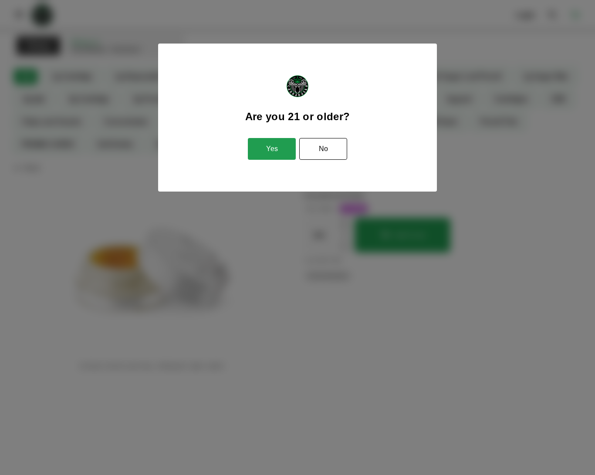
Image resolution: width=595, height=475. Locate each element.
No (323, 148)
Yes (272, 148)
